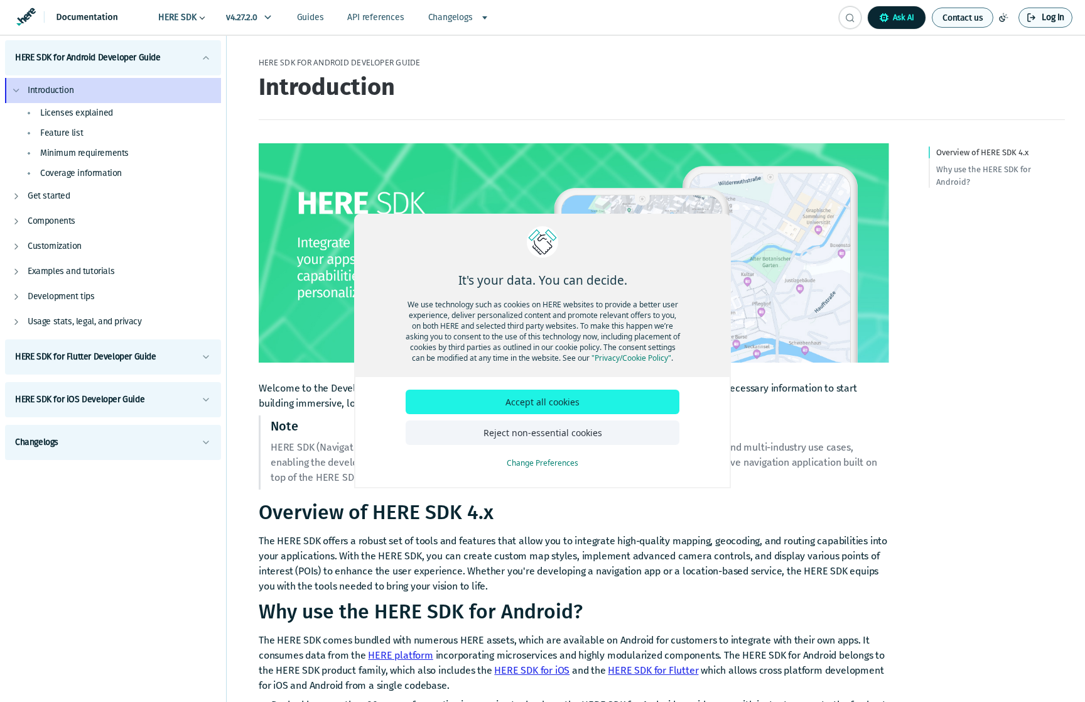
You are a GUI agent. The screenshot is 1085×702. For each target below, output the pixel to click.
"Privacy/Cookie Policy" (631, 358)
